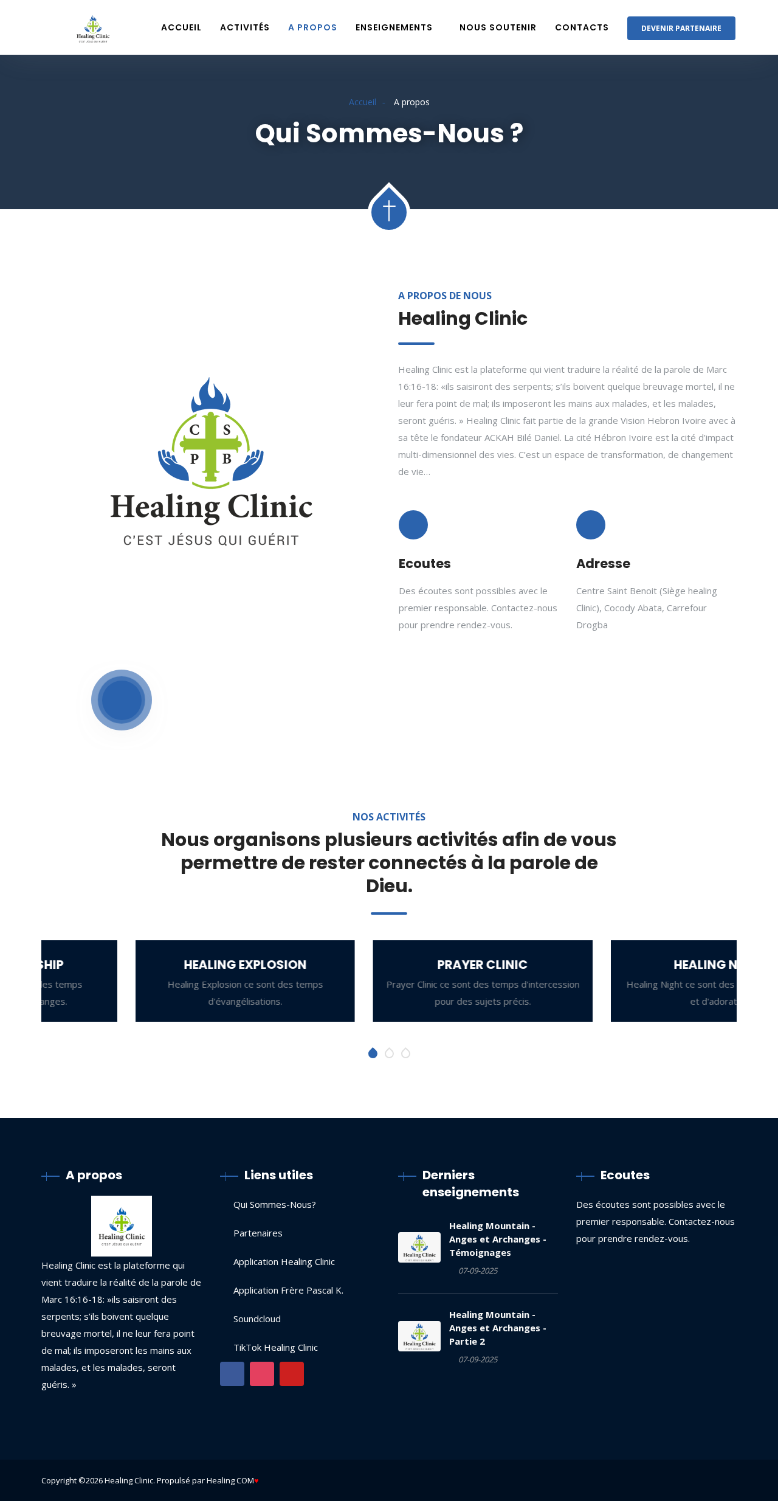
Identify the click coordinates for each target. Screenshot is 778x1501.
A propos (312, 27)
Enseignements (394, 27)
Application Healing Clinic (284, 1261)
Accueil (181, 27)
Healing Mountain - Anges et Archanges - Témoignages (497, 1238)
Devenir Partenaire (681, 28)
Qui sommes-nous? (274, 1204)
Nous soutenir (498, 27)
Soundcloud (257, 1318)
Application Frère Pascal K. (288, 1290)
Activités (245, 27)
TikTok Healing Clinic (275, 1347)
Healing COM (230, 1480)
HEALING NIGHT (626, 964)
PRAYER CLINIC (388, 964)
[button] (373, 1053)
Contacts (582, 27)
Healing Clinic (129, 1480)
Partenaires (258, 1233)
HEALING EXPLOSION (151, 964)
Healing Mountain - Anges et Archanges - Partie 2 (497, 1327)
